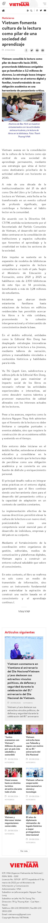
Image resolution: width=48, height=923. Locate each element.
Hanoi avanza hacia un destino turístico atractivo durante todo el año (13, 786)
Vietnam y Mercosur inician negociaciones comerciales (13, 821)
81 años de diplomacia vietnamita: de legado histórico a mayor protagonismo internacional (34, 826)
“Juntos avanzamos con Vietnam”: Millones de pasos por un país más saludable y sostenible (13, 746)
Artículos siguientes (20, 632)
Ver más (24, 850)
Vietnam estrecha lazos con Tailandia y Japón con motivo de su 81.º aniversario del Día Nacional (34, 746)
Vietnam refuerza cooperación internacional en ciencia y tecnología (34, 786)
